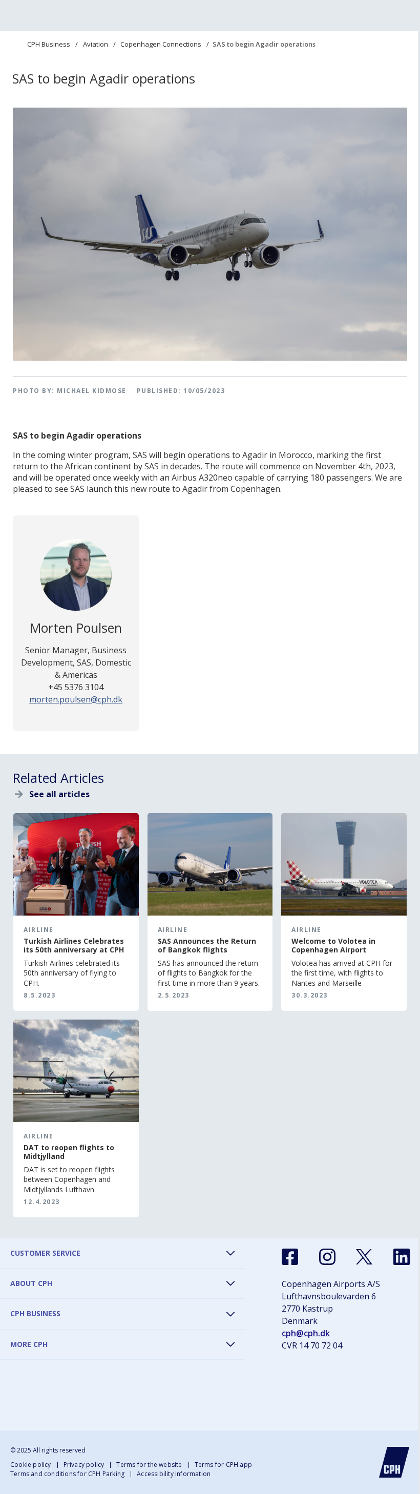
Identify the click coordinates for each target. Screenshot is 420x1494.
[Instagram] (327, 1257)
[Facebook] (290, 1257)
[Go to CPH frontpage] (394, 1462)
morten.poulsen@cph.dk (75, 699)
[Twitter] (364, 1257)
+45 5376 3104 (75, 687)
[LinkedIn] (401, 1257)
